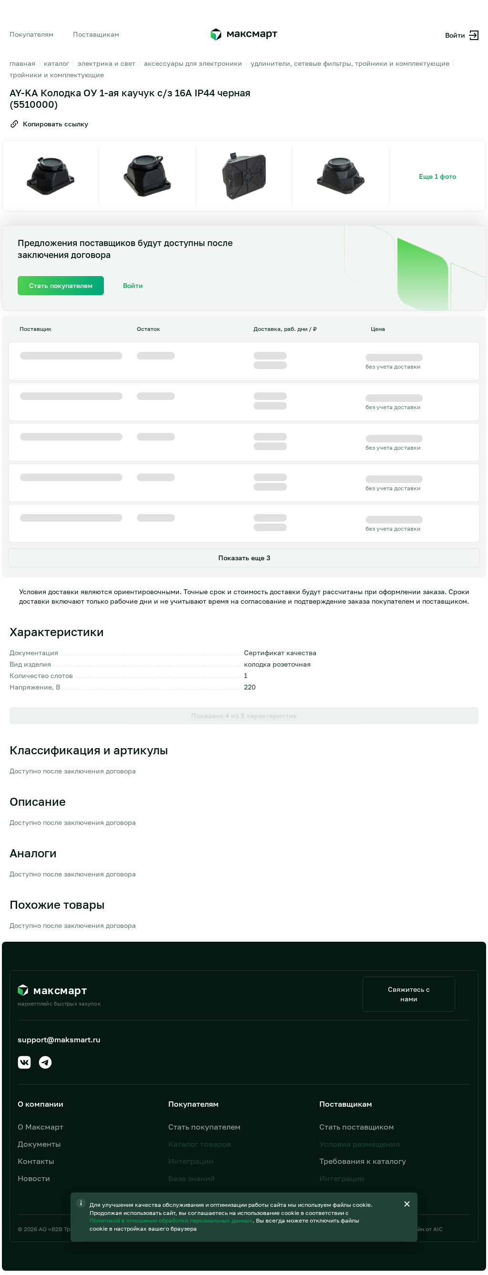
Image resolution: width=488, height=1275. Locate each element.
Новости (34, 1178)
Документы (39, 1144)
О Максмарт (40, 1126)
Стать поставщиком (356, 1126)
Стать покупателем (204, 1126)
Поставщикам (96, 34)
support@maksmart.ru (59, 1039)
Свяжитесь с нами (409, 994)
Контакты (36, 1161)
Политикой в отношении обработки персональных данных (172, 1220)
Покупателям (31, 34)
